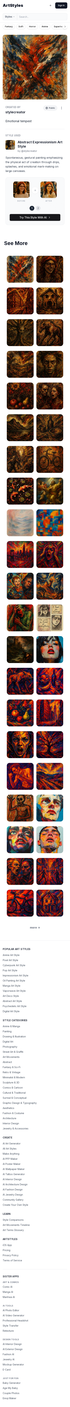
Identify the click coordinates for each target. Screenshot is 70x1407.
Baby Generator (12, 1382)
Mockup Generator (13, 1364)
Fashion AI (8, 1354)
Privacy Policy (11, 1255)
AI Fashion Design (13, 1189)
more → (35, 927)
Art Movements (11, 1056)
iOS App (7, 1245)
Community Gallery (13, 1199)
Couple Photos (11, 1393)
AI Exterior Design (13, 1349)
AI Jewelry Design (13, 1194)
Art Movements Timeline (16, 1224)
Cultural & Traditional (14, 1092)
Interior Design (11, 1123)
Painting (7, 1031)
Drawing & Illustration (14, 1036)
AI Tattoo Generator (14, 1174)
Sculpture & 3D (11, 1082)
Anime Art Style (11, 955)
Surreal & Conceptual (15, 1097)
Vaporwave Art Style (14, 990)
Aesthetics (8, 1108)
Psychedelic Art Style (15, 1006)
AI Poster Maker (12, 1163)
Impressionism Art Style (15, 975)
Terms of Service (12, 1260)
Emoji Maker (9, 1398)
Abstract (7, 1062)
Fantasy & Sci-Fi (12, 1067)
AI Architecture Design (15, 1184)
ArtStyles (13, 5)
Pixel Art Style (10, 960)
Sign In (61, 5)
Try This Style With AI (33, 217)
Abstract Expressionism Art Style (40, 144)
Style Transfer (11, 1325)
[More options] (61, 108)
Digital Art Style (11, 1011)
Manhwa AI (9, 1297)
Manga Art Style (11, 985)
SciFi (21, 26)
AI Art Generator (12, 1143)
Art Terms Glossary (13, 1230)
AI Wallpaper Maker (14, 1169)
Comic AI (7, 1286)
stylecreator (15, 112)
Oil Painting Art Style (14, 980)
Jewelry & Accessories (15, 1128)
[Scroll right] (65, 26)
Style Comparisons (13, 1219)
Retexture (8, 1330)
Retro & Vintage (11, 1072)
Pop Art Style (10, 970)
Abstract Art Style (12, 1001)
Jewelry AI (8, 1359)
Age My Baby (10, 1388)
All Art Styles (9, 1148)
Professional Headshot (15, 1320)
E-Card (7, 1369)
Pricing (6, 1250)
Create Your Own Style (15, 1204)
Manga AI (8, 1291)
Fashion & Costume (13, 1113)
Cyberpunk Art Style (14, 965)
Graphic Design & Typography (20, 1102)
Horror (32, 26)
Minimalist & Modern (14, 1077)
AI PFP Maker (10, 1158)
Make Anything (11, 1153)
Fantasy (9, 26)
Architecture (9, 1118)
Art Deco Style (11, 995)
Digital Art (8, 1041)
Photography (10, 1046)
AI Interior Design (12, 1179)
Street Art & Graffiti (13, 1051)
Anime (45, 26)
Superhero (59, 26)
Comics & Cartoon (13, 1087)
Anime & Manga (11, 1026)
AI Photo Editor (11, 1310)
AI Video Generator (13, 1315)
